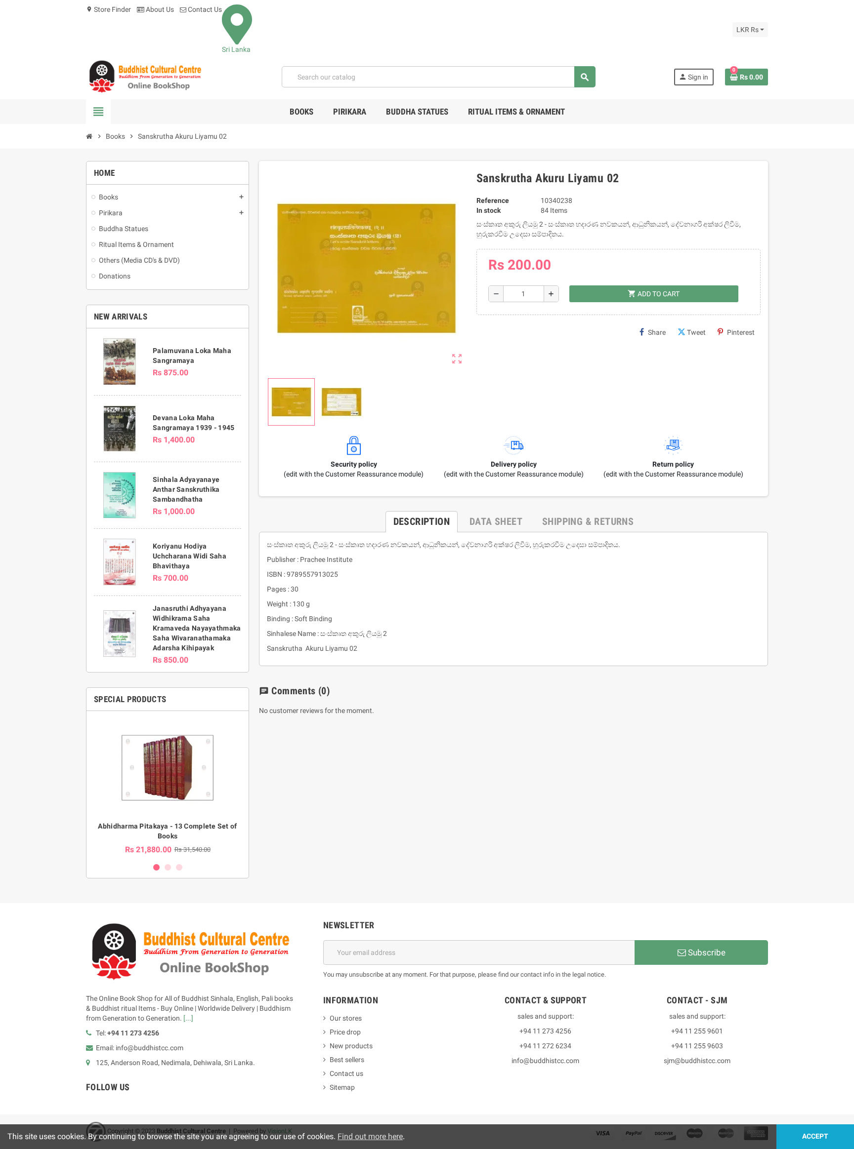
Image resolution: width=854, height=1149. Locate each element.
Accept (815, 1136)
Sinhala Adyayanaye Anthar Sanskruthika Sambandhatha (186, 489)
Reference (492, 200)
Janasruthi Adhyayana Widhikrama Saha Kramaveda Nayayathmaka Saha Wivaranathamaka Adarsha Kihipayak (197, 628)
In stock (488, 210)
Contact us (346, 1073)
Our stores (346, 1018)
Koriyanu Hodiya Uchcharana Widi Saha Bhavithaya (189, 556)
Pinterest (741, 332)
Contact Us (204, 9)
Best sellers (347, 1060)
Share (657, 332)
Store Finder (108, 9)
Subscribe (706, 952)
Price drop (345, 1032)
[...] (188, 1018)
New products (351, 1046)
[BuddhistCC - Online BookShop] (145, 76)
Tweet (696, 332)
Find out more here (370, 1136)
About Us (159, 9)
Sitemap (342, 1087)
